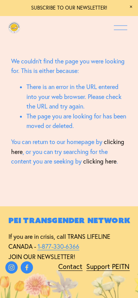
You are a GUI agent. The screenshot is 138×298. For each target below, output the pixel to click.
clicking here (100, 161)
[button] (131, 7)
